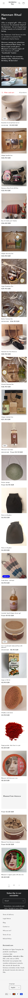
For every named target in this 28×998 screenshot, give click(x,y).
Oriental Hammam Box (7, 384)
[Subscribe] (23, 901)
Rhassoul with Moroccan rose (9, 778)
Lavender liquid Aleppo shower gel (11, 613)
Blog (4, 923)
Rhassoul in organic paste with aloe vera (12, 874)
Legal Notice (7, 918)
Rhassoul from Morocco (12, 796)
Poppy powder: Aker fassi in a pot (10, 745)
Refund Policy (7, 939)
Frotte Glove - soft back (7, 580)
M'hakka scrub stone (7, 712)
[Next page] (19, 885)
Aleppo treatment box (7, 417)
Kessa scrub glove (6, 515)
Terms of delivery (8, 914)
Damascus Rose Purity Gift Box (9, 188)
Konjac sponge (5, 482)
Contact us (6, 927)
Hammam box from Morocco (9, 351)
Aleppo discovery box (7, 253)
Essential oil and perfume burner (10, 122)
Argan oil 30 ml (5, 680)
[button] (4, 3)
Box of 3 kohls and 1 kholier (9, 221)
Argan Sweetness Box (7, 286)
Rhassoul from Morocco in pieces (10, 842)
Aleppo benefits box (6, 155)
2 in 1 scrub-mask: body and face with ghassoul (11, 646)
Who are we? (7, 931)
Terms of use (7, 935)
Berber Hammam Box (7, 319)
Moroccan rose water (7, 449)
